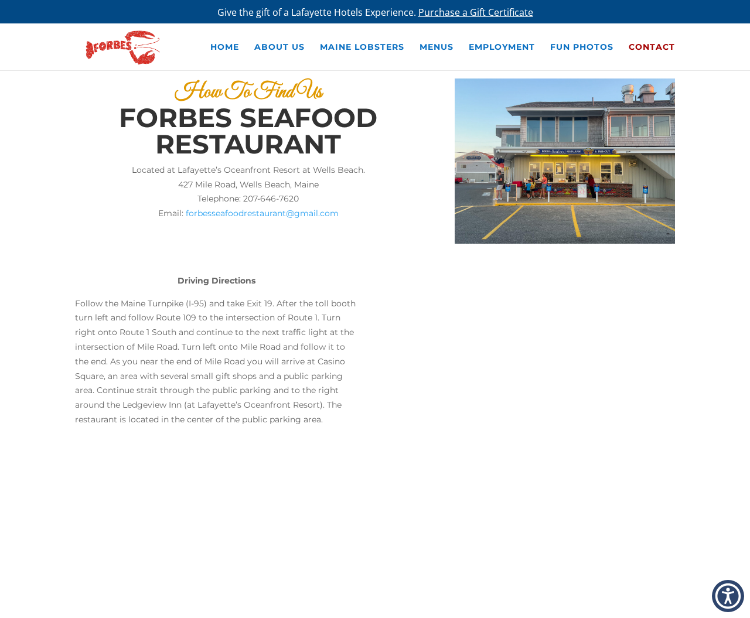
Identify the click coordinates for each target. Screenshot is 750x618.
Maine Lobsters (362, 47)
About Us (279, 47)
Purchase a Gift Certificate (475, 12)
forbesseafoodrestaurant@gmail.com (262, 213)
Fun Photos (581, 47)
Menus (437, 47)
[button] (728, 596)
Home (224, 47)
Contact (652, 47)
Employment (502, 47)
